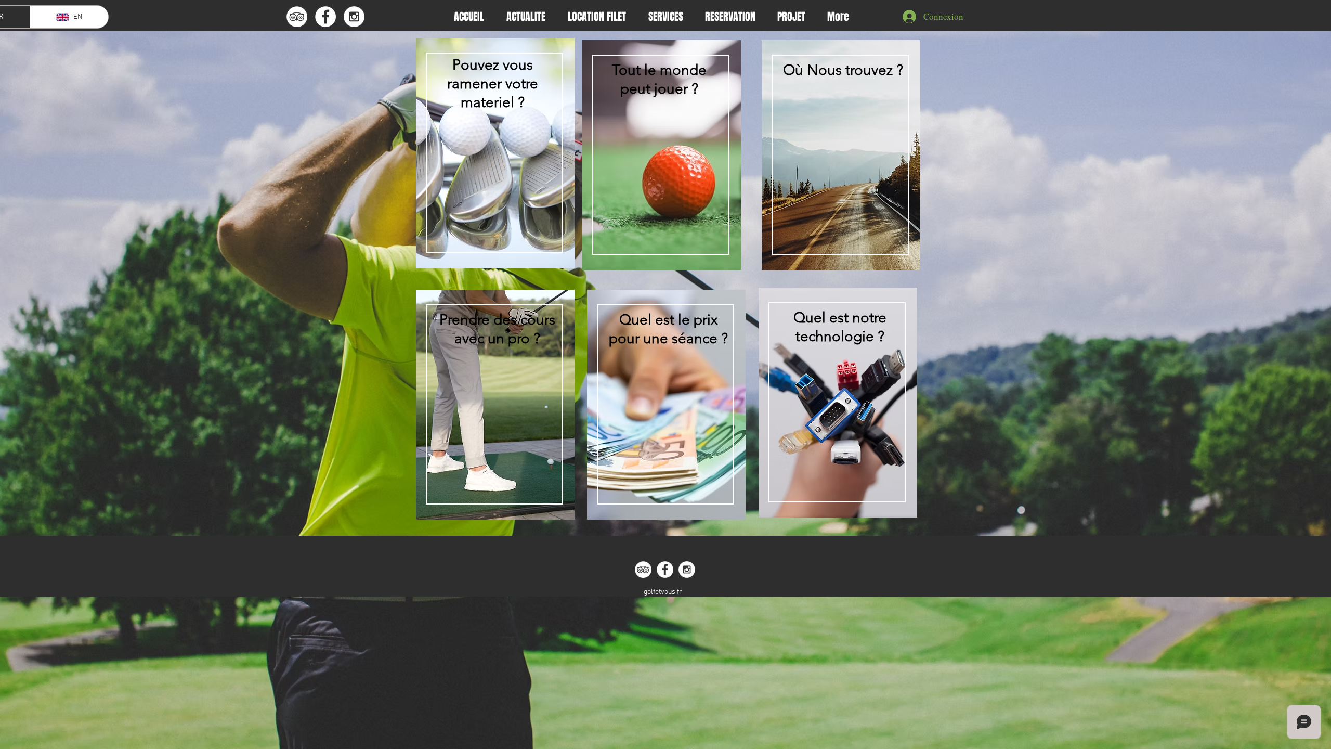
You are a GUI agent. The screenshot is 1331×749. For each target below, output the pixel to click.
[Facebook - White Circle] (325, 16)
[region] (493, 159)
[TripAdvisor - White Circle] (296, 16)
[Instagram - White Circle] (354, 16)
